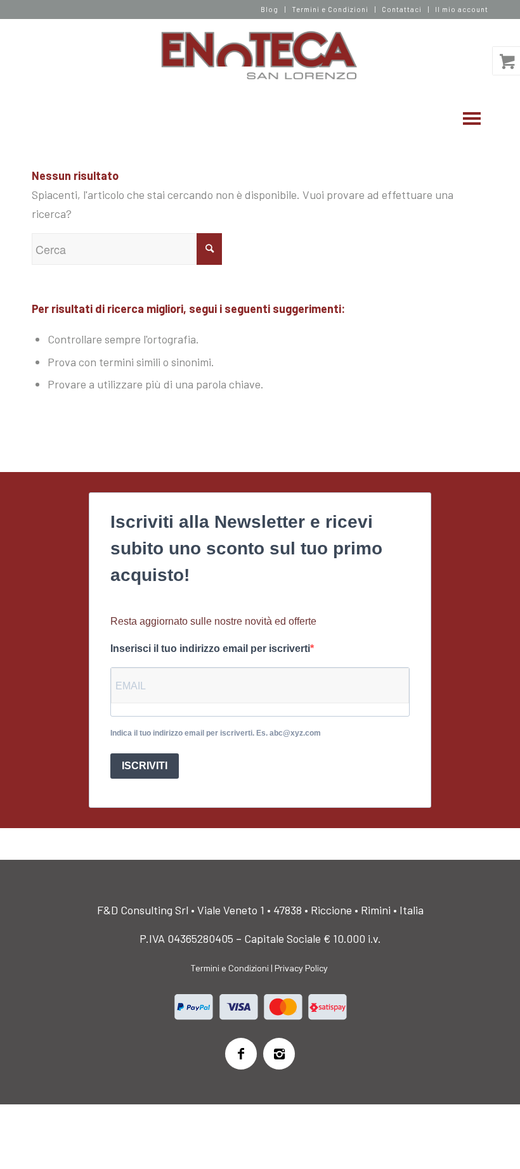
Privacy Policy (301, 967)
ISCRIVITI (144, 765)
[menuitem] (269, 9)
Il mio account (461, 9)
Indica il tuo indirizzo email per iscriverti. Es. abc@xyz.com (215, 733)
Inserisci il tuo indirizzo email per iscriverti (210, 648)
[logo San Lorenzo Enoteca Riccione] (260, 55)
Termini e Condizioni (330, 9)
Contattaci (402, 9)
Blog (269, 9)
